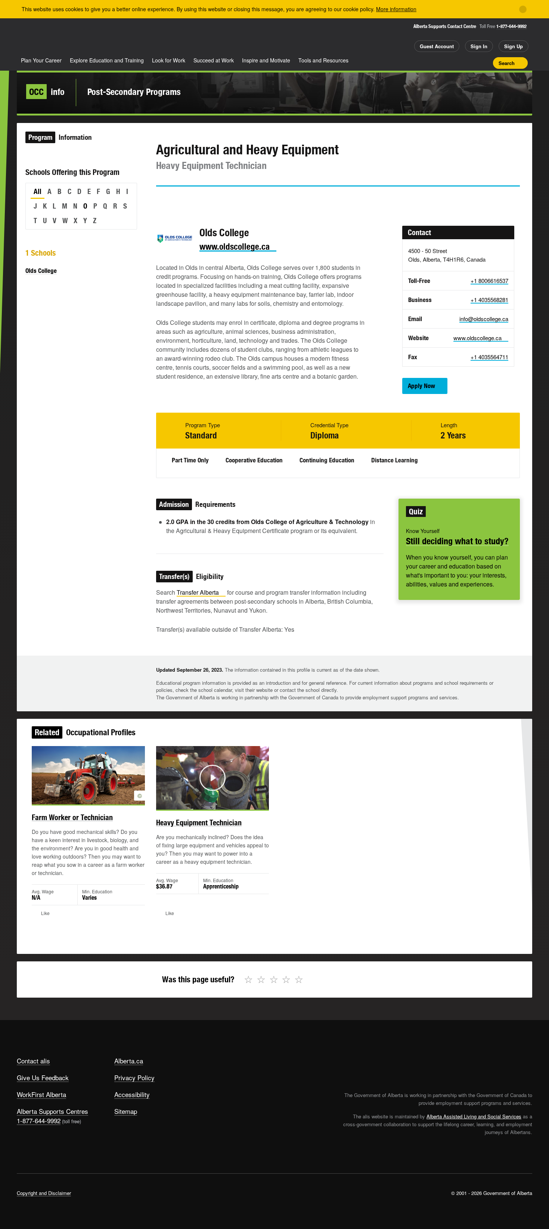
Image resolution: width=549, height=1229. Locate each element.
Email (225, 200)
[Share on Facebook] (182, 200)
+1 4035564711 (489, 357)
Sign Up (513, 46)
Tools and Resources (323, 60)
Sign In (479, 46)
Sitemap (125, 1111)
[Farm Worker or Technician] (88, 775)
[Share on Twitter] (161, 200)
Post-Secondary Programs (134, 91)
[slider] (202, 802)
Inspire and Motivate (266, 60)
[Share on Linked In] (204, 200)
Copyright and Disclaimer (44, 1192)
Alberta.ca (128, 1060)
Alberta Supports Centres (52, 1111)
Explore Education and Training (107, 60)
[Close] (523, 9)
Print (484, 63)
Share (445, 63)
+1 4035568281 (489, 300)
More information (396, 9)
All (37, 191)
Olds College (41, 270)
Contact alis (33, 1060)
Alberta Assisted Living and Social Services (474, 1116)
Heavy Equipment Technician (199, 822)
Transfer (198, 592)
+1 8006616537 (489, 280)
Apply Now (421, 385)
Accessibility (132, 1094)
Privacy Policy (134, 1077)
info (47, 91)
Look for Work (168, 60)
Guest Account (437, 46)
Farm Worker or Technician (72, 817)
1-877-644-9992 (511, 26)
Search (507, 63)
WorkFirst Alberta (41, 1094)
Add (458, 63)
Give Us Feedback (43, 1077)
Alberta (46, 37)
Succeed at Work (213, 60)
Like (471, 62)
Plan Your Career (41, 60)
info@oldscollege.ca (483, 319)
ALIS (96, 36)
